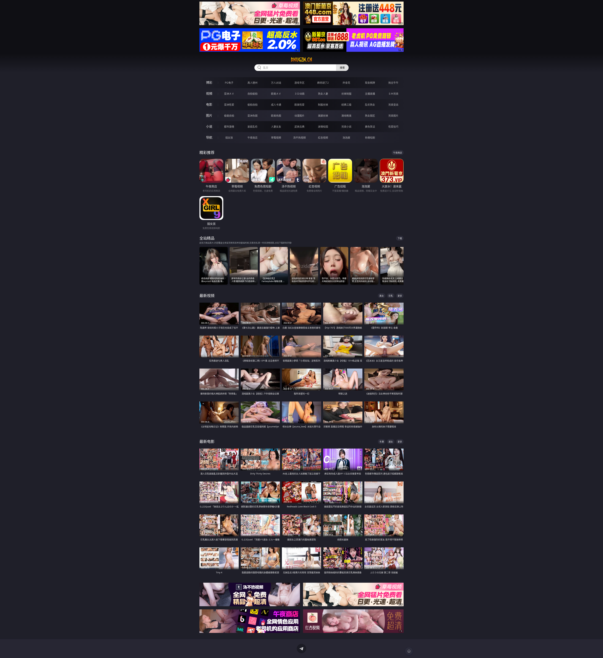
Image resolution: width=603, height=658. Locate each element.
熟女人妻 (323, 93)
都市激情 (229, 126)
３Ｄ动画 (299, 93)
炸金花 (346, 82)
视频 (209, 93)
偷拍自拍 (252, 104)
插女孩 (229, 137)
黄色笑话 (370, 126)
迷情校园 (323, 126)
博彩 (209, 82)
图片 (209, 115)
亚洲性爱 (229, 104)
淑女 (390, 441)
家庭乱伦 (252, 126)
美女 (381, 295)
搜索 (342, 67)
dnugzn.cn (301, 59)
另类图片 (393, 115)
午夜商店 (252, 137)
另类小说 (346, 126)
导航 (209, 137)
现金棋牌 (370, 82)
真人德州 (252, 82)
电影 (209, 104)
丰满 (381, 441)
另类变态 (393, 104)
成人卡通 (276, 104)
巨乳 (390, 295)
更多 (400, 295)
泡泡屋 (346, 137)
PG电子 (229, 82)
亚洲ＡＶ (229, 93)
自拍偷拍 (252, 93)
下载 (400, 238)
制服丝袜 (323, 104)
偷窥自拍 (229, 115)
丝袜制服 (346, 93)
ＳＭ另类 (393, 93)
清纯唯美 (346, 115)
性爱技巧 (393, 126)
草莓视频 (276, 137)
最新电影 (207, 441)
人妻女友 (276, 126)
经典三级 (346, 104)
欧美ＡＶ (276, 93)
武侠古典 (299, 126)
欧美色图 (276, 115)
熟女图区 (370, 115)
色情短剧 (370, 137)
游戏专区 (299, 82)
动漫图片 (299, 115)
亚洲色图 (252, 115)
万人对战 (276, 82)
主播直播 (370, 93)
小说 (209, 126)
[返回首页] (409, 651)
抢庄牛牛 (393, 82)
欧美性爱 (299, 104)
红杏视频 (323, 137)
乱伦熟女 (370, 104)
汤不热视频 (299, 137)
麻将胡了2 (323, 82)
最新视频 (207, 295)
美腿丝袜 (323, 115)
